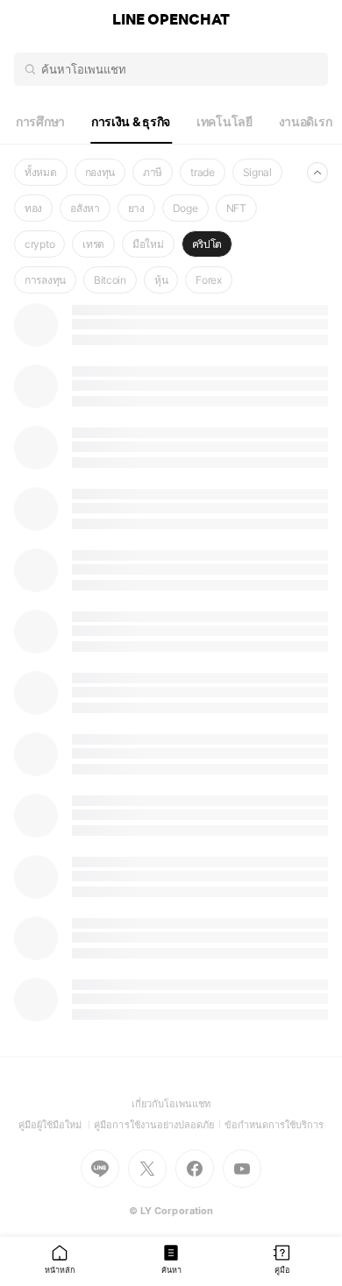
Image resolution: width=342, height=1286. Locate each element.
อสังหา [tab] (85, 208)
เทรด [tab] (93, 244)
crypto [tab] (39, 244)
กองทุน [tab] (100, 172)
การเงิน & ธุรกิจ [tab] (130, 121)
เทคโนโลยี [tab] (224, 121)
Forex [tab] (209, 279)
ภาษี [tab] (152, 172)
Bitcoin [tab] (110, 279)
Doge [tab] (185, 208)
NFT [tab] (236, 208)
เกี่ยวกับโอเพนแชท (171, 1104)
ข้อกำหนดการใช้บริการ (274, 1125)
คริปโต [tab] (207, 244)
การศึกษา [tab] (40, 121)
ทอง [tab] (33, 208)
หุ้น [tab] (160, 279)
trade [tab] (202, 172)
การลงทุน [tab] (45, 279)
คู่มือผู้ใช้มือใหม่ (56, 1125)
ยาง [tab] (136, 208)
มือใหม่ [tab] (148, 244)
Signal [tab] (257, 172)
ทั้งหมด (41, 172)
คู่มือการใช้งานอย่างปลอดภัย (159, 1125)
